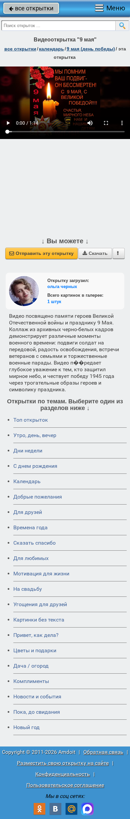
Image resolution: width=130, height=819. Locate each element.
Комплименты (31, 681)
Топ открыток (30, 420)
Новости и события (37, 696)
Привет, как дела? (36, 635)
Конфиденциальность (62, 774)
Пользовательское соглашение (65, 785)
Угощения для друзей (40, 604)
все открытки (31, 8)
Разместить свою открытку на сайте (63, 763)
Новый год (26, 727)
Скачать (95, 253)
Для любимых (31, 558)
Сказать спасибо (34, 543)
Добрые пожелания (37, 497)
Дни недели (27, 450)
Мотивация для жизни (41, 573)
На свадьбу (27, 589)
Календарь (51, 48)
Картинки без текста (38, 620)
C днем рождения (35, 466)
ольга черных (62, 286)
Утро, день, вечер (34, 435)
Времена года (30, 527)
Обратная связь (103, 752)
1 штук (54, 301)
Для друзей (27, 512)
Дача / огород (31, 666)
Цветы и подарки (34, 650)
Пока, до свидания (36, 712)
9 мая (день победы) (91, 48)
